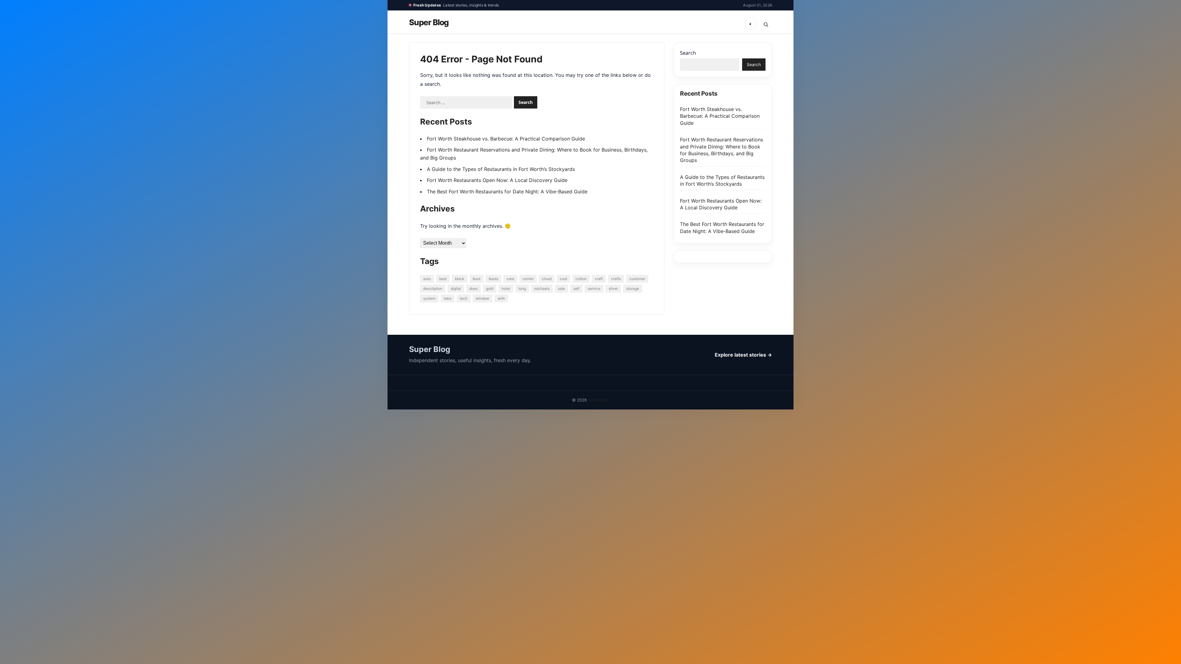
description (432, 288)
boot (476, 278)
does (473, 288)
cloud (546, 278)
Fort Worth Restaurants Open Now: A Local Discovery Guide (497, 180)
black (459, 278)
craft (599, 278)
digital (456, 288)
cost (563, 278)
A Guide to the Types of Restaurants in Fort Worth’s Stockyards (501, 169)
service (594, 288)
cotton (581, 278)
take (447, 298)
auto (427, 278)
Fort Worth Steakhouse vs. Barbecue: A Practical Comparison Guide (506, 139)
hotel (506, 288)
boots (493, 278)
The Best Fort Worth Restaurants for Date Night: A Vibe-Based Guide (507, 191)
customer (637, 278)
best (443, 278)
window (482, 298)
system (429, 298)
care (510, 278)
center (528, 278)
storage (632, 288)
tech (463, 298)
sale (561, 288)
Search (688, 52)
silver (613, 288)
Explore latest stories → (743, 355)
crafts (616, 278)
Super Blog (429, 22)
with (501, 298)
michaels (542, 288)
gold (489, 288)
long (522, 288)
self (576, 288)
